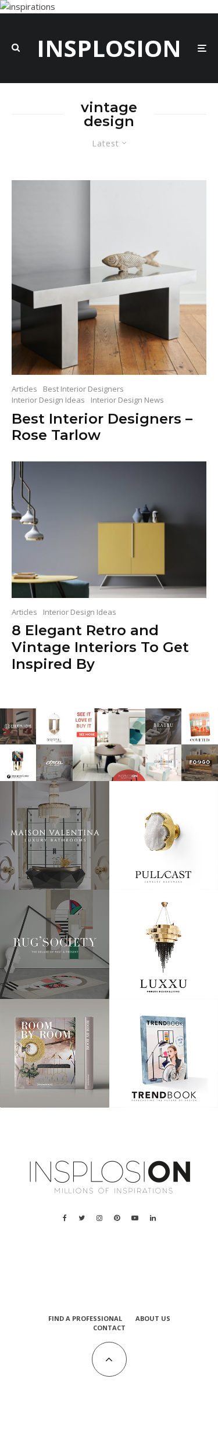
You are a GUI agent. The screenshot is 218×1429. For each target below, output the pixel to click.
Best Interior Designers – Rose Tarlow (102, 427)
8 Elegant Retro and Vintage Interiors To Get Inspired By (100, 647)
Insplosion (109, 48)
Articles (24, 389)
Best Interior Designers (83, 389)
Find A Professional (85, 1318)
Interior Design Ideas (48, 400)
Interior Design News (127, 400)
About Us (152, 1318)
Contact (109, 1327)
